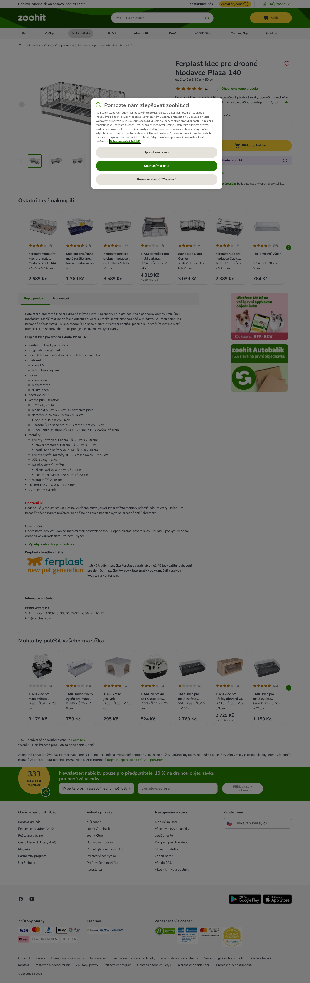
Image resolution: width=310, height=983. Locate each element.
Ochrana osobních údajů (125, 141)
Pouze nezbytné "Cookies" (156, 179)
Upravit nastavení (157, 152)
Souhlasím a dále (156, 166)
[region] (156, 143)
